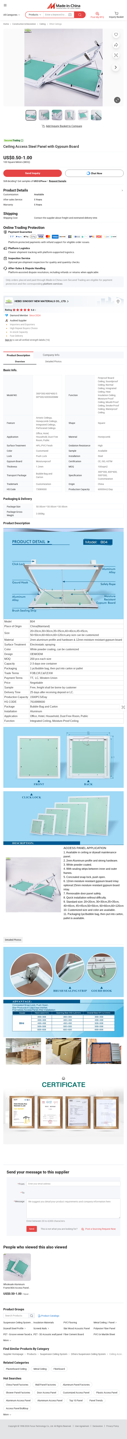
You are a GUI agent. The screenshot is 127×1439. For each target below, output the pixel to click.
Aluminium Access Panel (49, 1400)
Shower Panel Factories (18, 1392)
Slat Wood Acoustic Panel (77, 1328)
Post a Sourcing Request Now (98, 1228)
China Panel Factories (17, 1384)
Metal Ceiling (40, 1368)
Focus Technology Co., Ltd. (42, 1426)
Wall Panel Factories (45, 1384)
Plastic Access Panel (106, 1392)
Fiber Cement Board (74, 1334)
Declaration (98, 1426)
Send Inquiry (32, 173)
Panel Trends (96, 1400)
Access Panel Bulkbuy (17, 1408)
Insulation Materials (43, 1322)
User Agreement (82, 1426)
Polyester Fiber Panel (104, 1328)
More (6, 1414)
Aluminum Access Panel (18, 1400)
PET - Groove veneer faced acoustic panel (18, 1334)
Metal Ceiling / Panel (104, 1322)
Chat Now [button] (96, 173)
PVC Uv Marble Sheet (104, 1334)
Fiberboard (59, 1368)
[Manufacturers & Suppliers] (63, 5)
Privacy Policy (112, 1426)
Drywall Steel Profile (13, 1328)
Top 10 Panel (76, 1400)
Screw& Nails (40, 1328)
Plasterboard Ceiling (16, 1368)
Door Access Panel (46, 1392)
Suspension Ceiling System (17, 1322)
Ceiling (43, 24)
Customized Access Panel (76, 1392)
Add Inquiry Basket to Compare (64, 126)
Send (31, 1228)
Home (6, 24)
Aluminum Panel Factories (76, 1384)
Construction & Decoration (24, 24)
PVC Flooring (70, 1322)
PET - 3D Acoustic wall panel (47, 1334)
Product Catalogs (50, 1315)
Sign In (8, 339)
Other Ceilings (55, 24)
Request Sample (57, 181)
